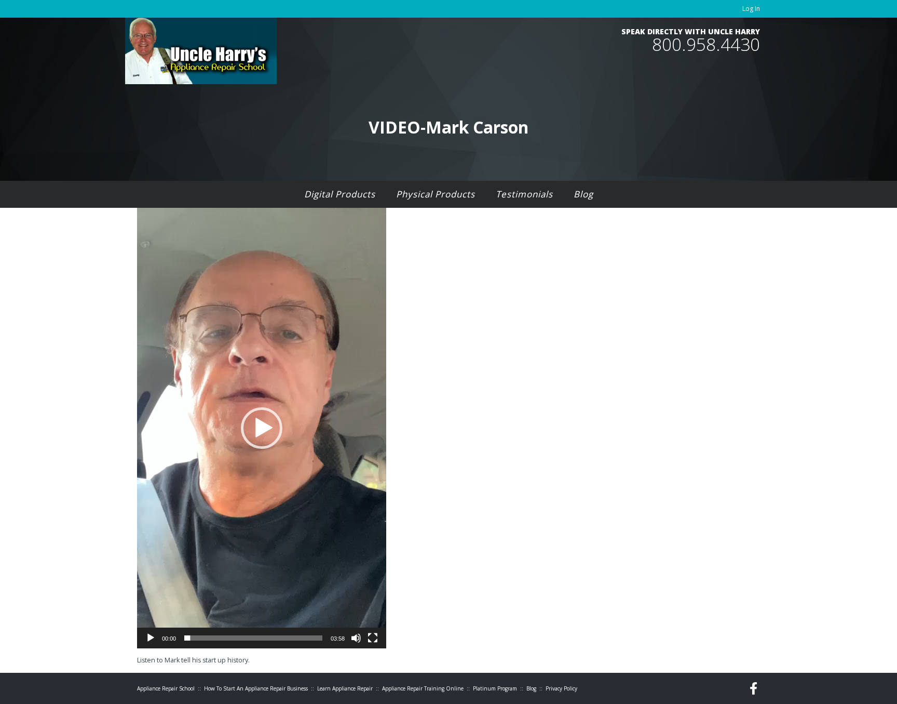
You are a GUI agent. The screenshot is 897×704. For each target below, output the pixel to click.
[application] (261, 428)
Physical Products (435, 194)
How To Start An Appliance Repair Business (256, 688)
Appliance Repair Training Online (423, 688)
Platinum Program (495, 688)
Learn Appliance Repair (345, 688)
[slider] (253, 638)
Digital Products (339, 194)
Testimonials (524, 194)
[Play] (150, 638)
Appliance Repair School (166, 688)
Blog (583, 194)
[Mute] (356, 638)
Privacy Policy (561, 688)
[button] (261, 428)
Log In (751, 8)
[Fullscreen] (373, 638)
